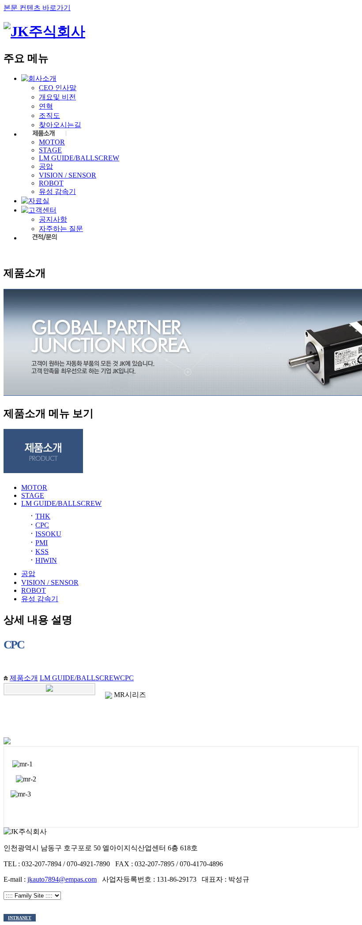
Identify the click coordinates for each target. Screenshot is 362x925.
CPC (42, 525)
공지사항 (53, 219)
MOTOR (52, 142)
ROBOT (51, 183)
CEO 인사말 (57, 87)
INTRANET (19, 917)
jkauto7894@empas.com (62, 879)
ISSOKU (48, 534)
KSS (42, 551)
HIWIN (46, 560)
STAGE (50, 150)
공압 (46, 166)
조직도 (49, 115)
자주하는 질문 (61, 228)
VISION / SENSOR (67, 175)
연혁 (46, 106)
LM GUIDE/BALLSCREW (79, 158)
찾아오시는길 (60, 125)
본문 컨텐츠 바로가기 (37, 7)
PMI (41, 542)
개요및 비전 (57, 97)
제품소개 (24, 678)
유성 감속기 (57, 191)
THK (42, 516)
